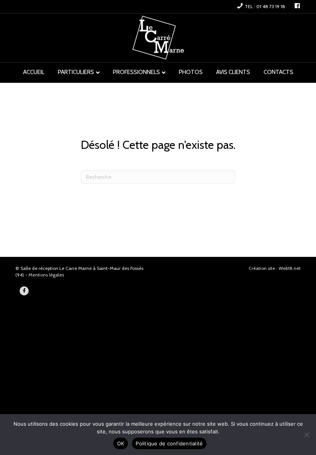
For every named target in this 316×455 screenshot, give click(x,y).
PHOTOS (191, 72)
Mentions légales (46, 275)
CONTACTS (278, 72)
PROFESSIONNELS (136, 72)
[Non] (306, 434)
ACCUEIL (33, 72)
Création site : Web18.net (275, 268)
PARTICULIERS (76, 72)
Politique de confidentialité (169, 443)
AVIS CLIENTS (233, 72)
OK (120, 443)
